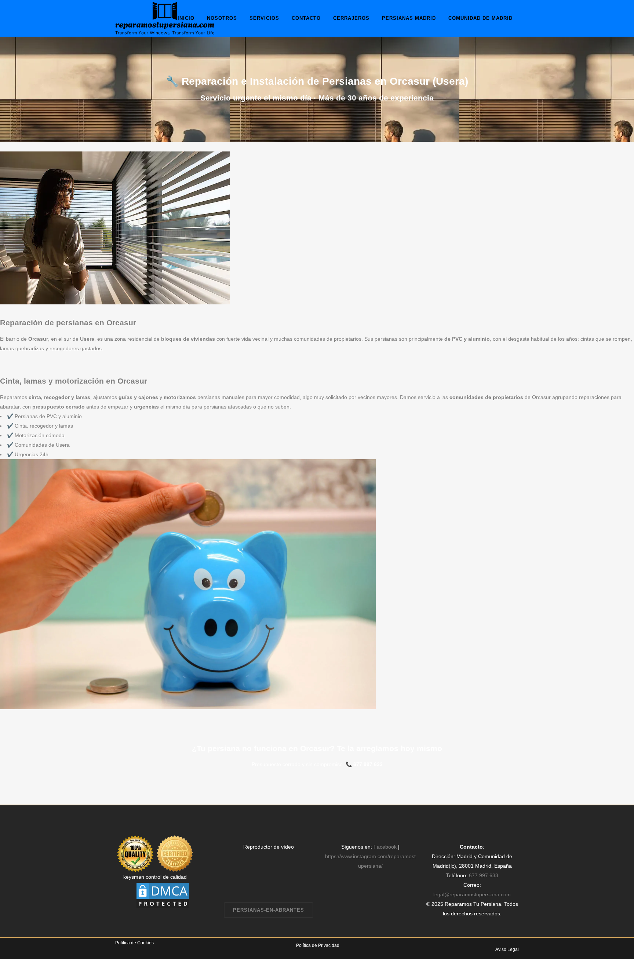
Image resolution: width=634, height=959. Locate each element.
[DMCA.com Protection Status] (162, 895)
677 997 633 (368, 764)
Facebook (385, 847)
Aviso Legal (507, 949)
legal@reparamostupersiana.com (472, 894)
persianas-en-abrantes (268, 910)
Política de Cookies (134, 942)
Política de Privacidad (317, 945)
